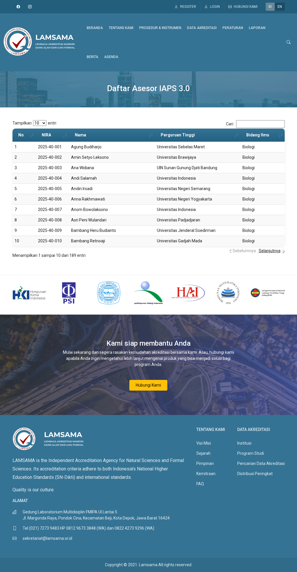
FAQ (200, 483)
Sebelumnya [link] (244, 250)
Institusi (244, 443)
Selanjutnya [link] (269, 250)
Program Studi (250, 453)
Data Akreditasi (202, 28)
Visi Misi (203, 443)
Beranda (95, 28)
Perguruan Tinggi (178, 135)
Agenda (111, 57)
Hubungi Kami (148, 385)
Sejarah (203, 453)
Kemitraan (205, 473)
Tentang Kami (121, 28)
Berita (92, 57)
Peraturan (232, 28)
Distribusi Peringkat (255, 473)
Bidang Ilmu (257, 135)
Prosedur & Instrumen (160, 28)
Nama (80, 135)
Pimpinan (205, 463)
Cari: (230, 124)
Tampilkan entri (34, 123)
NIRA (46, 135)
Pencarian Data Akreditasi (261, 463)
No (21, 135)
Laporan (257, 28)
